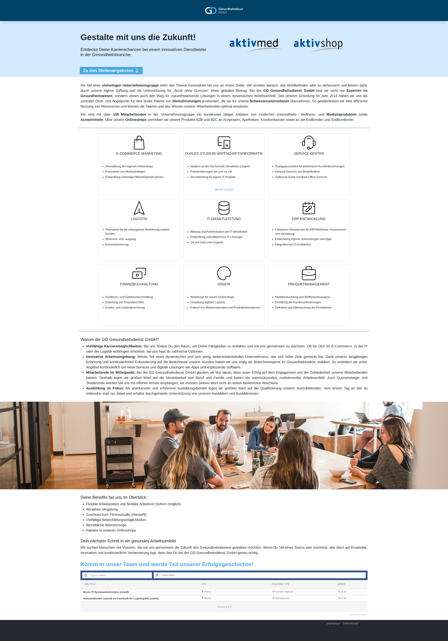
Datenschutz (350, 623)
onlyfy (363, 614)
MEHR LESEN (224, 189)
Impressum (333, 623)
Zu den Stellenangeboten (108, 70)
